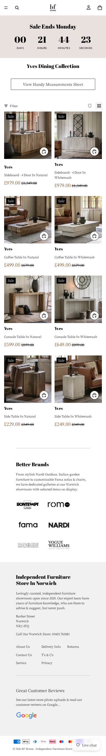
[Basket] (99, 7)
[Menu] (6, 8)
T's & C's (47, 654)
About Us (23, 646)
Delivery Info (51, 646)
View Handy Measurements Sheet (53, 84)
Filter (14, 106)
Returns (73, 646)
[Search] (17, 7)
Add (48, 151)
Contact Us (24, 654)
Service (21, 662)
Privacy (46, 662)
